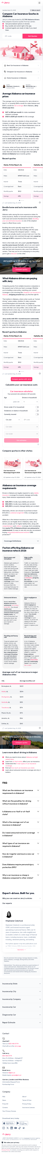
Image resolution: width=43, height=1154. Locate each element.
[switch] (37, 407)
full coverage (18, 105)
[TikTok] (19, 1128)
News (4, 1100)
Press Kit (5, 1104)
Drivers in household (29, 397)
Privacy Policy (26, 1104)
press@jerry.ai (16, 1075)
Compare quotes (21, 269)
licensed (26, 1138)
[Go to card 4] (22, 200)
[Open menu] (39, 3)
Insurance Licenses (28, 1107)
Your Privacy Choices (9, 1111)
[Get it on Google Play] (22, 1123)
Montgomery (6, 697)
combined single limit (17, 513)
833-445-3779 (13, 1044)
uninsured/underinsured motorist (18, 532)
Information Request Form (11, 1082)
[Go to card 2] (20, 200)
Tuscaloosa (5, 707)
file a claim (27, 665)
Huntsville (5, 702)
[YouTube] (15, 1128)
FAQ (3, 1097)
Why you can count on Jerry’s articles (17, 898)
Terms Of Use (26, 1100)
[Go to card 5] (23, 200)
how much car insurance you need (22, 768)
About (24, 1097)
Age (5, 397)
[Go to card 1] (19, 200)
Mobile (4, 691)
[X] (7, 1128)
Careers (5, 1107)
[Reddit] (23, 1128)
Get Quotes (32, 36)
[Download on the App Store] (8, 1123)
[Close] (40, 1142)
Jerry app (17, 1046)
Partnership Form (8, 1084)
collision (19, 526)
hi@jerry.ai (11, 1073)
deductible (34, 659)
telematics (29, 578)
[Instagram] (3, 1128)
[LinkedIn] (11, 1128)
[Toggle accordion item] (38, 541)
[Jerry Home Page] (6, 3)
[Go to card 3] (21, 200)
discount (14, 253)
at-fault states (17, 761)
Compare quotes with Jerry (21, 379)
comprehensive (7, 526)
